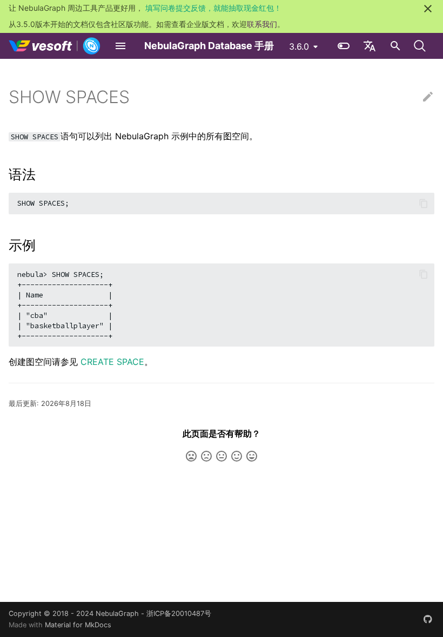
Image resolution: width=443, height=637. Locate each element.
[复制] (423, 203)
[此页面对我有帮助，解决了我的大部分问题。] (236, 456)
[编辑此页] (427, 97)
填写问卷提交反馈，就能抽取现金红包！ (213, 7)
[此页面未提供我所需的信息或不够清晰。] (191, 456)
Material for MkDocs (78, 625)
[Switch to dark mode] (343, 46)
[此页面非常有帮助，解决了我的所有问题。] (251, 456)
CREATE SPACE (112, 361)
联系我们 (262, 24)
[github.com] (428, 619)
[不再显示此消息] (427, 8)
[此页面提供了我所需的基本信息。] (221, 456)
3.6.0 (299, 46)
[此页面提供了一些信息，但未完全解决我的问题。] (206, 456)
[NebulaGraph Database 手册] (54, 46)
